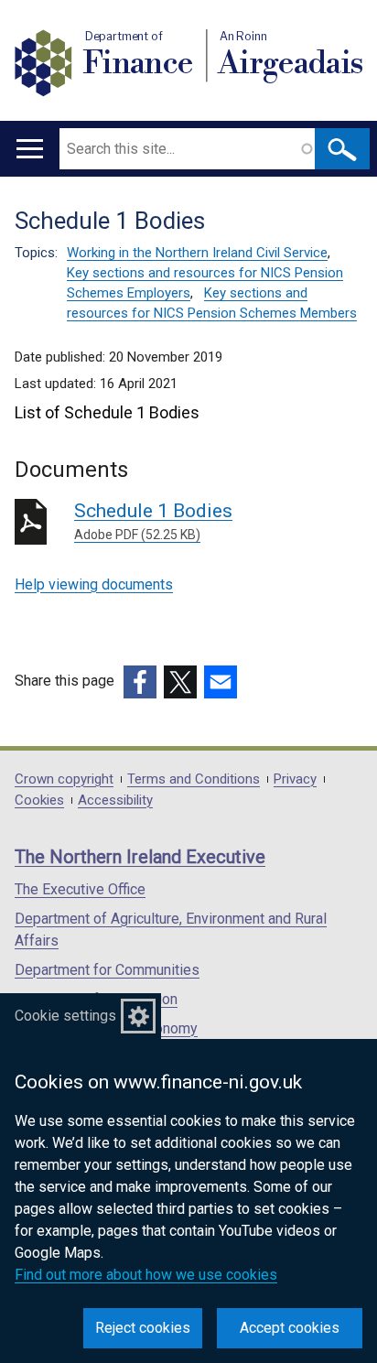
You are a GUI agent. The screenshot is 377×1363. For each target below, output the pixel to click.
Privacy (295, 779)
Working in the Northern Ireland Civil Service (197, 252)
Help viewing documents (94, 584)
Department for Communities (107, 970)
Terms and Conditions (193, 779)
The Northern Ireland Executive (140, 857)
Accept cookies (289, 1327)
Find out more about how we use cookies (146, 1274)
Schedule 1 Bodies (153, 521)
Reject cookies (142, 1327)
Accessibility (115, 800)
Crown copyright (64, 779)
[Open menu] (29, 148)
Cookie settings (65, 1015)
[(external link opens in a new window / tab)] (140, 681)
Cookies (39, 800)
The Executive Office (80, 889)
